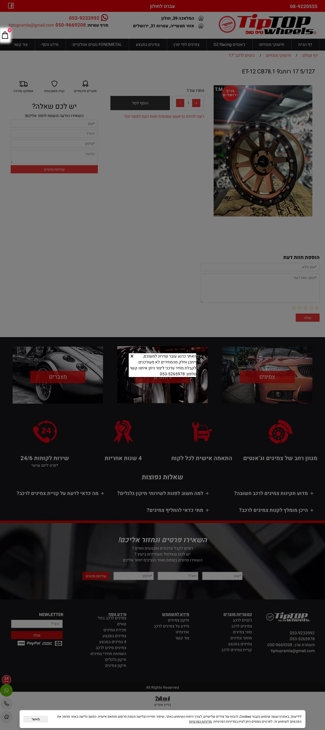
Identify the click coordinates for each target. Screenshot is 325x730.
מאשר (35, 719)
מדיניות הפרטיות (200, 721)
